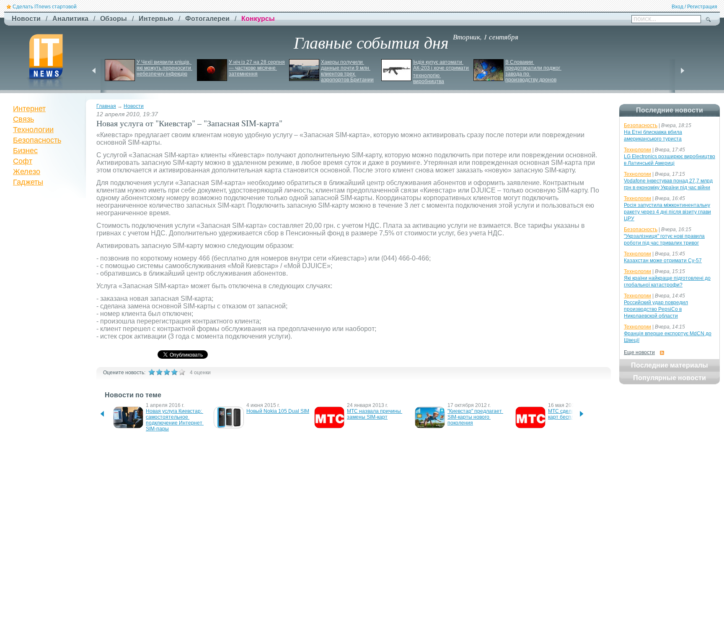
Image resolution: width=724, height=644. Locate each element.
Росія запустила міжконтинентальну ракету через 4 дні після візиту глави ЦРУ (667, 212)
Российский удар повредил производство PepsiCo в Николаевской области (656, 309)
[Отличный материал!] (182, 372)
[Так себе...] (167, 372)
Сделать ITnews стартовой (45, 7)
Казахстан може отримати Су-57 (663, 260)
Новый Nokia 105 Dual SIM (277, 411)
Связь (23, 119)
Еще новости (639, 352)
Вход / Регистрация (694, 7)
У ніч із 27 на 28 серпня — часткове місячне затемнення (257, 68)
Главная (106, 106)
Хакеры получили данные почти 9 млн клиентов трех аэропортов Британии (347, 71)
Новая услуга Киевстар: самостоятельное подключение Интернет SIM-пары (175, 420)
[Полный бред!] (151, 372)
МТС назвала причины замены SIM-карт (374, 414)
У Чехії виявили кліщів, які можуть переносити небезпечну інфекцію (164, 68)
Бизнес (25, 150)
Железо (26, 171)
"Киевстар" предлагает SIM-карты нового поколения (475, 417)
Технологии (33, 129)
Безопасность (37, 140)
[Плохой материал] (159, 372)
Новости (134, 106)
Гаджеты (28, 182)
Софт (22, 161)
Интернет (29, 108)
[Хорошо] (174, 372)
